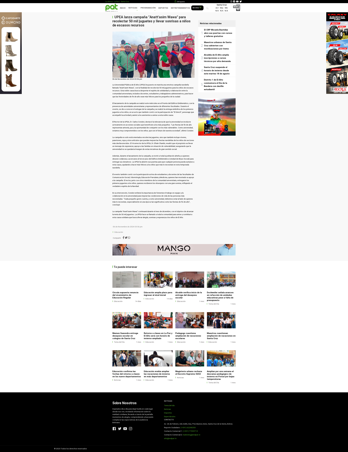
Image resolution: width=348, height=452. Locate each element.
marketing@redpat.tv (191, 435)
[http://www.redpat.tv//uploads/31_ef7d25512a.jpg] (126, 358)
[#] (11, 53)
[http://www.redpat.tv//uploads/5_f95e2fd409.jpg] (126, 280)
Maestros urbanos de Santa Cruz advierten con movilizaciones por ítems (218, 45)
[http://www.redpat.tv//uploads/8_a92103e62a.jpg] (189, 280)
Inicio (123, 8)
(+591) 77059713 (190, 431)
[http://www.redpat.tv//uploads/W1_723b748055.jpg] (126, 320)
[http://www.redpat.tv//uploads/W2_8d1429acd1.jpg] (221, 280)
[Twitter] (241, 1)
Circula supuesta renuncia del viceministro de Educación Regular (125, 295)
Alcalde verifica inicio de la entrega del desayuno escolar (188, 295)
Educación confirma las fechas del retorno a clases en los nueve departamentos (126, 374)
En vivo (196, 8)
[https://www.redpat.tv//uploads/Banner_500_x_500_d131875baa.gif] (217, 117)
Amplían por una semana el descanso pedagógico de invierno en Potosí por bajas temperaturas (220, 375)
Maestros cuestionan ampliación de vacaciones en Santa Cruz (221, 336)
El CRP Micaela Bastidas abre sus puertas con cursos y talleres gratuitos (218, 33)
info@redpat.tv (170, 438)
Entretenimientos (180, 8)
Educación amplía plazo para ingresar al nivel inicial (158, 293)
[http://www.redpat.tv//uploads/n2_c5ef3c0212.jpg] (189, 320)
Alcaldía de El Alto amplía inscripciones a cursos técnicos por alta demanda (217, 58)
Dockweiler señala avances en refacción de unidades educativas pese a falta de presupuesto (220, 296)
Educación (118, 232)
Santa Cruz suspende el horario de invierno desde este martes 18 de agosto (217, 70)
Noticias (132, 8)
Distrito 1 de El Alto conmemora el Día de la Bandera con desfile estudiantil (215, 85)
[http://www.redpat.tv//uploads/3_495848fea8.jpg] (189, 358)
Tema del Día (213, 304)
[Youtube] (237, 1)
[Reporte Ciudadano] (237, 7)
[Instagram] (231, 1)
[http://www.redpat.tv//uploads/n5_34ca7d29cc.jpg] (158, 320)
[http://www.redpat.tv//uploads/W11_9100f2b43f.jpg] (221, 358)
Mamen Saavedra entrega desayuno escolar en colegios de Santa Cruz (125, 336)
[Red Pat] (111, 7)
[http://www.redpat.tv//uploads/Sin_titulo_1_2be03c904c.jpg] (158, 358)
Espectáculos (169, 417)
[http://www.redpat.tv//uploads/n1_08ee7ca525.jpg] (158, 280)
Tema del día (169, 405)
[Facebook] (234, 1)
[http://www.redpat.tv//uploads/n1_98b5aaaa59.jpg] (221, 320)
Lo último (108, 1)
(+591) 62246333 (188, 428)
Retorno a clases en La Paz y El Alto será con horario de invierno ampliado (158, 336)
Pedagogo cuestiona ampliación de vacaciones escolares (188, 336)
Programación (148, 8)
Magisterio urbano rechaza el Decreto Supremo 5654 (188, 372)
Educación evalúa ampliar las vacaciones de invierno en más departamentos (157, 374)
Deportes (163, 8)
